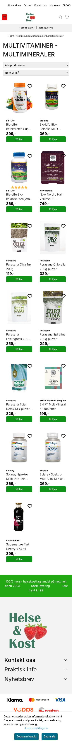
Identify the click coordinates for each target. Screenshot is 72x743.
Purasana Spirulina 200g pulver (52, 337)
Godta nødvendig (26, 736)
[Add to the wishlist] (30, 86)
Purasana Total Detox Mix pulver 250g (18, 407)
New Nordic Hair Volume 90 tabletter (51, 197)
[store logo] (30, 17)
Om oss (27, 5)
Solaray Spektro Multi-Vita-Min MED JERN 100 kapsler (17, 476)
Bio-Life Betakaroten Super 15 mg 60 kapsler (18, 127)
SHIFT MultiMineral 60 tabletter (53, 407)
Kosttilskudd (22, 35)
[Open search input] (60, 17)
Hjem (11, 35)
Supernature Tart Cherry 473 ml (17, 546)
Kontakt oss (40, 5)
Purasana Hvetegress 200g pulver (18, 337)
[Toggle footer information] (66, 659)
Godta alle (49, 736)
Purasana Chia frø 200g (18, 267)
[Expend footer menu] (66, 669)
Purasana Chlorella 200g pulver (53, 267)
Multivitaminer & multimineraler (47, 35)
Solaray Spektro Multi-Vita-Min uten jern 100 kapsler (53, 476)
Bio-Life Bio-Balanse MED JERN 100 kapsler (52, 127)
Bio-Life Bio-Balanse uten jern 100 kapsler (18, 197)
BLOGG (67, 5)
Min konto (54, 5)
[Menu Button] (4, 17)
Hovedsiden (14, 5)
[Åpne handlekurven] (67, 17)
